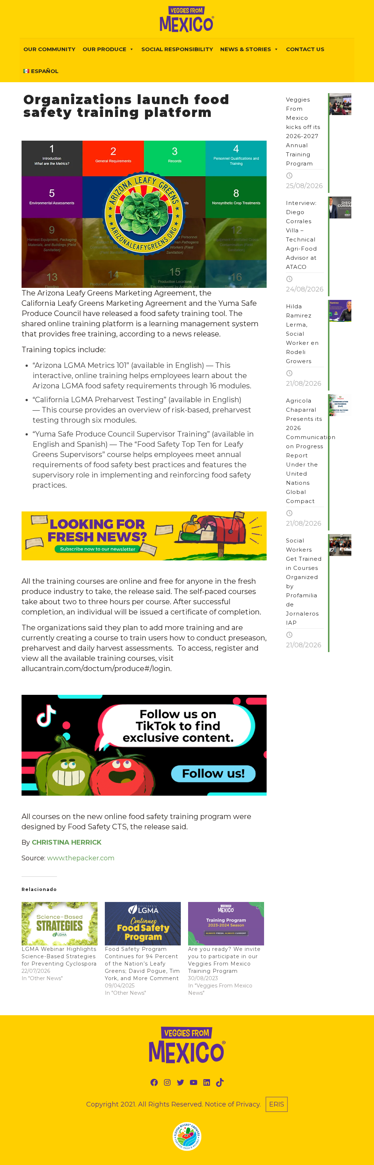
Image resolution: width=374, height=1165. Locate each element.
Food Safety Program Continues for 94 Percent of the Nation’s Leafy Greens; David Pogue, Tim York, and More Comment (142, 964)
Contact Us (305, 49)
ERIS (276, 1104)
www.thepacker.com (81, 858)
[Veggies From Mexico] (187, 19)
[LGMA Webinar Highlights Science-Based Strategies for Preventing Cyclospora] (60, 923)
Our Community (49, 49)
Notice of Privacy (232, 1104)
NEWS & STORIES (245, 49)
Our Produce (104, 49)
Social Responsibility (177, 49)
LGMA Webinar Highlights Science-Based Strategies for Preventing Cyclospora (59, 956)
